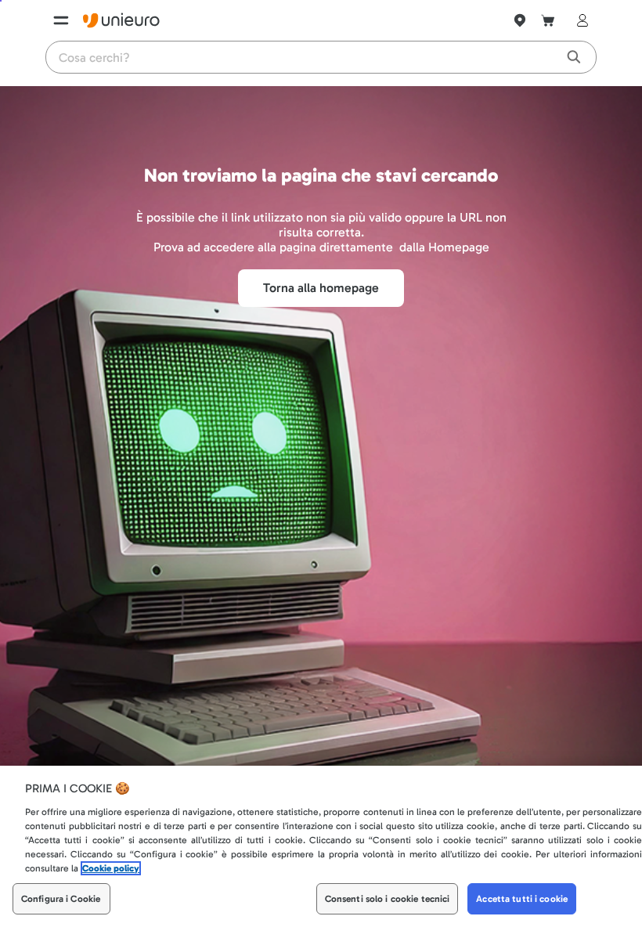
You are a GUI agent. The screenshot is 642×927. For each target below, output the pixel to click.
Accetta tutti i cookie (522, 898)
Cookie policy (110, 868)
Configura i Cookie (60, 898)
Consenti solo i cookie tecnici (387, 898)
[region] (321, 846)
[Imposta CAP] (520, 20)
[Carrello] (548, 20)
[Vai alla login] (579, 20)
